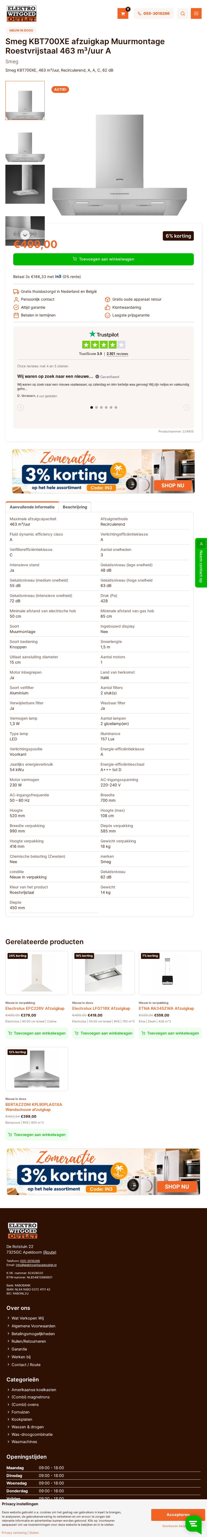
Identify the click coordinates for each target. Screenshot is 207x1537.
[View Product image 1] (25, 101)
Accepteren (178, 1514)
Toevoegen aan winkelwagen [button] (39, 1033)
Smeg (106, 861)
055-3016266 (30, 1261)
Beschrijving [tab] (75, 507)
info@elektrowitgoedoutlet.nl (36, 1265)
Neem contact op (201, 566)
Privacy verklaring (14, 1532)
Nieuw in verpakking (28, 877)
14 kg (106, 892)
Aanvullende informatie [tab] (32, 507)
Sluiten (34, 1532)
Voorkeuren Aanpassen (178, 1526)
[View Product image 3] (25, 184)
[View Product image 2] (25, 142)
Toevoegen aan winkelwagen (106, 259)
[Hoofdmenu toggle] (196, 13)
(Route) (49, 1252)
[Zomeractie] (103, 471)
